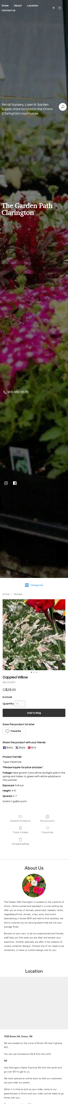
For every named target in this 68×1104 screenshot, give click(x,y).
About (18, 5)
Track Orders (20, 832)
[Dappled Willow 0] (34, 634)
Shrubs (18, 594)
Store (6, 594)
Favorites (47, 832)
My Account (47, 821)
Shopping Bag (20, 844)
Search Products (20, 821)
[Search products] (63, 107)
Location (32, 5)
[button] (14, 731)
